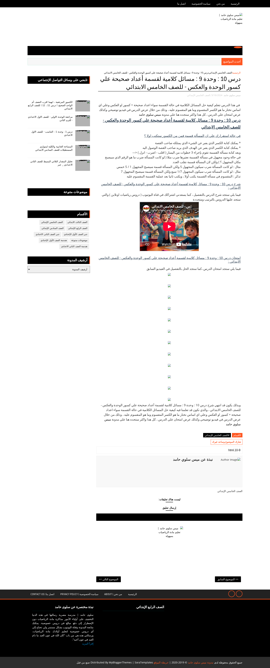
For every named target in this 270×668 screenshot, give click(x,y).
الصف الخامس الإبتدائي (220, 72)
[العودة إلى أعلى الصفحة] (239, 593)
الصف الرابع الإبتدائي (77, 228)
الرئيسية (235, 3)
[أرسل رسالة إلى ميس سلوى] (231, 593)
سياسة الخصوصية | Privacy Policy (79, 594)
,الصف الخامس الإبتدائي (199, 95)
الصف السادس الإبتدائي (53, 228)
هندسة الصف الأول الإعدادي (54, 240)
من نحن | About (113, 594)
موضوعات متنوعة (79, 240)
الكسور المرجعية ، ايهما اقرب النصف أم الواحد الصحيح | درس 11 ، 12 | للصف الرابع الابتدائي (50, 105)
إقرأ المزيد (87, 643)
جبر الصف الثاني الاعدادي (47, 234)
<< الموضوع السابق (227, 579)
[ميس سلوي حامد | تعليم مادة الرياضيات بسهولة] (228, 27)
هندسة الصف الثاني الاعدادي (74, 246)
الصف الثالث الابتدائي (77, 222)
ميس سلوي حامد (150, 114)
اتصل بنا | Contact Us (42, 594)
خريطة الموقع (161, 662)
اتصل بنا (181, 3)
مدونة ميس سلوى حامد (200, 662)
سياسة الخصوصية (201, 3)
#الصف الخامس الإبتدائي (217, 435)
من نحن (220, 3)
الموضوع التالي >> (108, 579)
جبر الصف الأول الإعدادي (75, 234)
